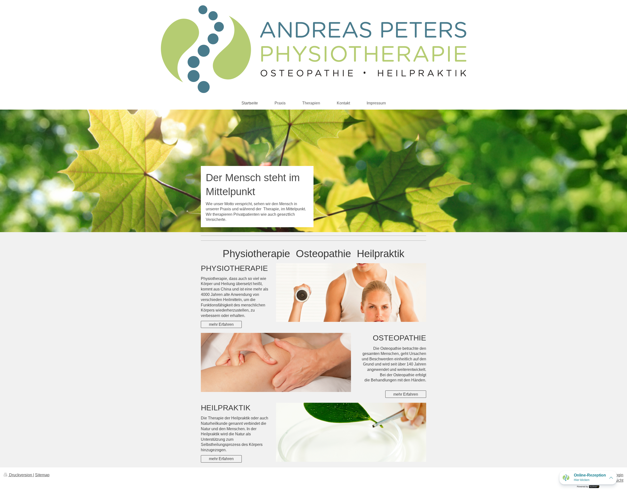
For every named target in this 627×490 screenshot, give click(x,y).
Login (618, 475)
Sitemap (42, 475)
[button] (588, 477)
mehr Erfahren (221, 324)
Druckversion (20, 475)
